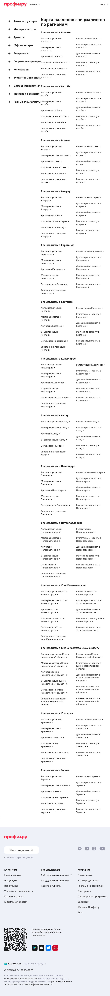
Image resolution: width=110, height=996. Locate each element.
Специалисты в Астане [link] (55, 140)
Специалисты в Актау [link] (54, 415)
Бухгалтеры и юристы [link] (23, 77)
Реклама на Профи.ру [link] (90, 885)
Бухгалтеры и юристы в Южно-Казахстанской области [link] (88, 665)
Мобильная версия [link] (15, 901)
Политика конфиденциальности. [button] (35, 984)
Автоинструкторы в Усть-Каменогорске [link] (54, 593)
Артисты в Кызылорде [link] (52, 382)
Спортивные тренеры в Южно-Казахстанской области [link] (53, 701)
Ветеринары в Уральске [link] (53, 752)
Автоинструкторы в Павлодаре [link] (51, 474)
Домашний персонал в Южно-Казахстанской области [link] (88, 677)
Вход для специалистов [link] (55, 880)
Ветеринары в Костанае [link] (53, 340)
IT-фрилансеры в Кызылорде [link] (50, 390)
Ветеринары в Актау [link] (51, 445)
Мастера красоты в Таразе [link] (54, 785)
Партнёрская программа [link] (92, 896)
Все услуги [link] (10, 880)
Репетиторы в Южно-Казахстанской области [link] (88, 655)
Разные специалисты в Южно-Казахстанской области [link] (88, 701)
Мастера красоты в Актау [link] (54, 427)
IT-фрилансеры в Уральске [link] (50, 745)
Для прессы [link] (84, 891)
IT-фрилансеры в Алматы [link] (54, 62)
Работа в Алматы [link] (51, 885)
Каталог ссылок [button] (13, 896)
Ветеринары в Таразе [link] (52, 803)
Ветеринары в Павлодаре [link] (54, 505)
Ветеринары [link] (21, 53)
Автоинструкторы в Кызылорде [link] (51, 366)
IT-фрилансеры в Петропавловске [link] (50, 557)
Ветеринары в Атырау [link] (52, 227)
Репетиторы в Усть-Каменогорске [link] (86, 593)
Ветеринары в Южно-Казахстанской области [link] (53, 691)
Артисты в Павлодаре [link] (52, 490)
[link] (80, 849)
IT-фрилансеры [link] (23, 45)
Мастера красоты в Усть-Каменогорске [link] (54, 602)
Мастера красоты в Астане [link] (54, 155)
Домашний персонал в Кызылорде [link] (88, 381)
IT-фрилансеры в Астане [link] (53, 167)
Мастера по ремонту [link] (23, 93)
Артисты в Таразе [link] (50, 791)
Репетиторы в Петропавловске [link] (84, 530)
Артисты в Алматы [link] (50, 56)
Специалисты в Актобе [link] (55, 86)
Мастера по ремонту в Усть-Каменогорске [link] (90, 620)
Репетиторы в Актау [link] (86, 421)
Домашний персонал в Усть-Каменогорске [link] (88, 611)
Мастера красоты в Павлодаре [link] (51, 482)
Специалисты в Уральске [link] (57, 713)
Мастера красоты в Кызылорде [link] (51, 375)
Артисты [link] (19, 37)
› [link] (50, 41)
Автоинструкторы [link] (23, 21)
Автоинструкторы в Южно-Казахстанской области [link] (55, 655)
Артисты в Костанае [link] (51, 325)
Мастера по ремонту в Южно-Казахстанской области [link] (87, 689)
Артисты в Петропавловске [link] (49, 548)
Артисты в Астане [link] (50, 161)
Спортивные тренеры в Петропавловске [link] (53, 575)
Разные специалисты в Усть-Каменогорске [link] (88, 629)
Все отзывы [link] (11, 885)
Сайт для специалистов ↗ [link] (56, 875)
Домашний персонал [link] (23, 85)
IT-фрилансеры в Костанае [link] (50, 333)
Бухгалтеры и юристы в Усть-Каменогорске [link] (88, 602)
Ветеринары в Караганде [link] (54, 284)
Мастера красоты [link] (23, 29)
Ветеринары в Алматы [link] (53, 68)
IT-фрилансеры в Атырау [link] (54, 221)
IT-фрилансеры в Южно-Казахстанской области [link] (53, 682)
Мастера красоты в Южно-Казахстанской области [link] (55, 664)
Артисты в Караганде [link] (52, 269)
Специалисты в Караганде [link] (57, 245)
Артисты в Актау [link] (49, 433)
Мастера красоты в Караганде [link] (51, 261)
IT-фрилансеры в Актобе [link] (53, 116)
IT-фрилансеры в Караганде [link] (50, 276)
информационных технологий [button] (20, 978)
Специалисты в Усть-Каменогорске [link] (63, 585)
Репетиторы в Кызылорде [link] (89, 364)
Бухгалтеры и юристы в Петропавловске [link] (88, 539)
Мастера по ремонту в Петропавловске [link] (87, 557)
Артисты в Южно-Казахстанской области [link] (53, 673)
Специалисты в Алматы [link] (56, 32)
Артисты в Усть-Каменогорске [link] (49, 611)
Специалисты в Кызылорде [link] (58, 358)
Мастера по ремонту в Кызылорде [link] (87, 390)
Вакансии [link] (83, 901)
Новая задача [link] (12, 875)
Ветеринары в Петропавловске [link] (49, 566)
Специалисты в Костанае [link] (57, 301)
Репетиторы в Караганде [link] (89, 251)
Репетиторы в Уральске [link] (88, 719)
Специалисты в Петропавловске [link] (61, 523)
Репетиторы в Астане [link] (87, 146)
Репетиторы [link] (21, 69)
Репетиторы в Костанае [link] (88, 307)
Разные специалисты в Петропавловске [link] (88, 566)
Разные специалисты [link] (23, 101)
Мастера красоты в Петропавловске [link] (51, 539)
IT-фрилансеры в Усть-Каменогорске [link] (52, 620)
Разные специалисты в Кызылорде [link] (88, 399)
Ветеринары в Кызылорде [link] (54, 397)
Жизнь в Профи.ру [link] (88, 907)
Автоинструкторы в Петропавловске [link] (51, 530)
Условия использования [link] (19, 891)
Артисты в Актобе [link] (50, 110)
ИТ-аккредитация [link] (88, 880)
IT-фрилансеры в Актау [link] (53, 439)
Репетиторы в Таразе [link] (87, 776)
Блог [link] (80, 912)
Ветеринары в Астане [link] (52, 173)
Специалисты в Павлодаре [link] (58, 466)
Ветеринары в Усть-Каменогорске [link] (51, 629)
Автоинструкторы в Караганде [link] (51, 252)
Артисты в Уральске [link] (51, 737)
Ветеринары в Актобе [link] (52, 122)
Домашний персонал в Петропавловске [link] (88, 548)
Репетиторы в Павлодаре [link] (89, 472)
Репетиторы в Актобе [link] (87, 92)
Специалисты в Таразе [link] (55, 770)
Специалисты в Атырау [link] (55, 191)
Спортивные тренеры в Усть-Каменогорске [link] (53, 638)
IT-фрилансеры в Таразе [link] (53, 797)
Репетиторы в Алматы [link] (87, 38)
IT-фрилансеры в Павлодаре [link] (50, 497)
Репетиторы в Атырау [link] (87, 197)
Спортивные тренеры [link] (23, 61)
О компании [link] (85, 875)
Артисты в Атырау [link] (50, 215)
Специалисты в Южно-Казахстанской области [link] (70, 648)
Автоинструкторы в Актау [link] (54, 421)
